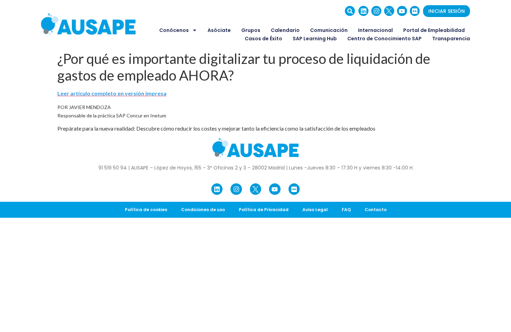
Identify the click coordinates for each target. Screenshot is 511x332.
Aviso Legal (315, 210)
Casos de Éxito (263, 38)
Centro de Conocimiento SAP (384, 38)
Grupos (250, 30)
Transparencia (451, 38)
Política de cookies (146, 210)
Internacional (375, 30)
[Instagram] (376, 11)
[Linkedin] (363, 11)
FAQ (346, 210)
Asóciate (219, 30)
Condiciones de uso (203, 210)
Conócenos (174, 30)
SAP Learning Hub (315, 38)
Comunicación (329, 30)
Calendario (285, 30)
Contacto (376, 210)
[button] (350, 11)
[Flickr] (415, 11)
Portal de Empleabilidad (434, 30)
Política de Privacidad (264, 210)
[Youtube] (402, 11)
